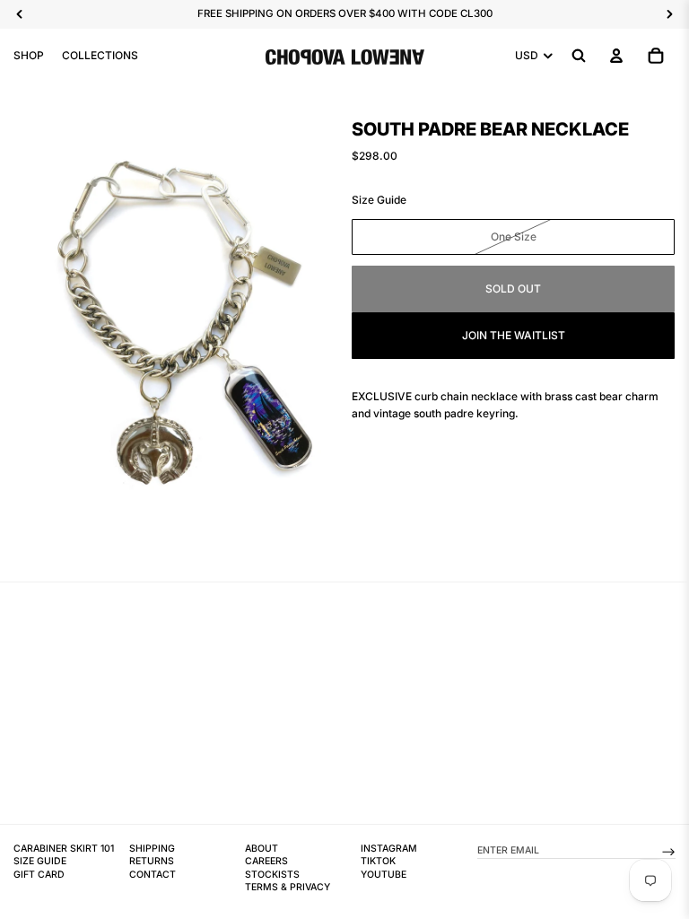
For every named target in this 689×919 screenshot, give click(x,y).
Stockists (272, 874)
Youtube (383, 874)
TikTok (378, 861)
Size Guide (379, 199)
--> (668, 850)
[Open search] (578, 55)
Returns (151, 861)
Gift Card (39, 874)
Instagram (389, 848)
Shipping (152, 848)
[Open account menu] (616, 55)
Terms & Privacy (287, 887)
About (261, 848)
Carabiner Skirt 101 (63, 848)
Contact (152, 874)
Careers (266, 861)
